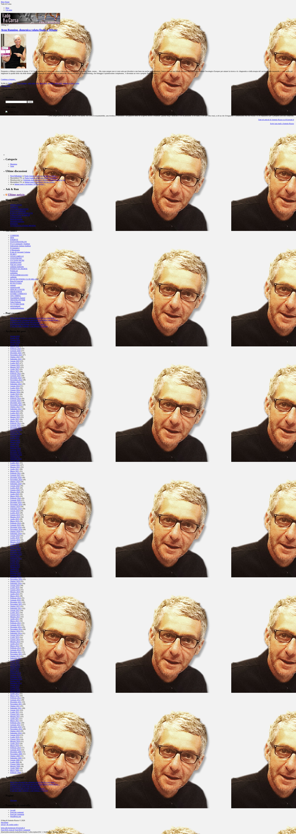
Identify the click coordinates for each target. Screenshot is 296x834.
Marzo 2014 (14, 646)
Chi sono (9, 10)
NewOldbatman (16, 176)
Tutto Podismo (15, 302)
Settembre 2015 (16, 608)
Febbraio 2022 (15, 448)
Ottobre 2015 (15, 606)
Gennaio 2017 (15, 575)
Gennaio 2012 (15, 700)
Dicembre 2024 (16, 378)
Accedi (12, 810)
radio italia (58, 83)
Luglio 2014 (14, 638)
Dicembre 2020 (16, 477)
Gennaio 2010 (15, 750)
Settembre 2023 (16, 409)
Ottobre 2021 (15, 457)
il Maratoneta (15, 250)
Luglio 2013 (14, 662)
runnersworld (15, 287)
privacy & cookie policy (9, 825)
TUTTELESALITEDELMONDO (23, 226)
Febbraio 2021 (15, 473)
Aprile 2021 (14, 469)
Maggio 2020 (15, 492)
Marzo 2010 (14, 746)
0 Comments (5, 86)
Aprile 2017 (14, 569)
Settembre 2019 (16, 509)
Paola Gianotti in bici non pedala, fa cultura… (41, 176)
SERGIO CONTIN (17, 290)
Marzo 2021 (14, 471)
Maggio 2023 (15, 417)
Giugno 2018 (15, 540)
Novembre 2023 (16, 405)
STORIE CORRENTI (18, 294)
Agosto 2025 (15, 361)
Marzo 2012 (14, 696)
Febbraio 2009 (15, 773)
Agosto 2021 (15, 461)
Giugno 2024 (15, 390)
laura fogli (43, 83)
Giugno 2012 (15, 689)
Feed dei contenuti (17, 812)
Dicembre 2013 (16, 652)
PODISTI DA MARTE (18, 269)
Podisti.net (14, 271)
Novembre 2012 (16, 679)
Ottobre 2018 (15, 532)
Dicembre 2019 (16, 502)
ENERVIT (14, 240)
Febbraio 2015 (15, 623)
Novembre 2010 (16, 729)
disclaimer (4, 822)
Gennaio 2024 (15, 401)
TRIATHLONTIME (17, 300)
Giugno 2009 (15, 764)
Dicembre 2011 (15, 702)
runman (13, 285)
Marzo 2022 (14, 446)
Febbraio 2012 (15, 698)
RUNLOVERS (16, 283)
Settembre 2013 (16, 658)
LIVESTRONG (16, 258)
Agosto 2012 (15, 685)
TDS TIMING (15, 296)
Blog (7, 8)
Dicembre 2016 (16, 577)
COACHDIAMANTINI (19, 209)
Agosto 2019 (15, 511)
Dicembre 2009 (16, 752)
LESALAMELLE (17, 256)
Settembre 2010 (16, 733)
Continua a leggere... (8, 79)
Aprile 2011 (14, 719)
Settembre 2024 (16, 384)
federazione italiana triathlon (20, 246)
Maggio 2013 (15, 667)
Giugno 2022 (15, 440)
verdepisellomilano (17, 308)
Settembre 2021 (16, 459)
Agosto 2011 (15, 710)
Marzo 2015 (14, 621)
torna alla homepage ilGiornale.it (13, 828)
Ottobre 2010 (15, 731)
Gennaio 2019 (15, 525)
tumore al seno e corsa (71, 83)
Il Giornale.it (14, 248)
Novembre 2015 (16, 604)
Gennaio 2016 (15, 600)
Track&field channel (17, 298)
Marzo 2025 (14, 371)
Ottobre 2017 (15, 556)
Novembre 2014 (16, 629)
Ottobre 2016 (15, 581)
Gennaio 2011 (15, 725)
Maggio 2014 (15, 642)
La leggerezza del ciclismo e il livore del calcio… (28, 324)
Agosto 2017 (15, 561)
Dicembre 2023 (16, 403)
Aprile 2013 (14, 669)
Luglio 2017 (14, 563)
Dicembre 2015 (16, 602)
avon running (22, 83)
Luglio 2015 (14, 613)
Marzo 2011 (14, 721)
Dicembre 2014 (16, 627)
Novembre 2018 (16, 529)
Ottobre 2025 (15, 357)
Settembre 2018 (16, 534)
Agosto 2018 (15, 536)
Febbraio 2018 (15, 548)
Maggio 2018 (15, 542)
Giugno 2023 (15, 415)
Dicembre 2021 (16, 453)
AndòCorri (14, 207)
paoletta (51, 83)
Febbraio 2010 (15, 748)
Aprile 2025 (14, 369)
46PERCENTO (16, 205)
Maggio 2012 (15, 692)
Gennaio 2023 (15, 426)
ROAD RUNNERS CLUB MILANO (24, 279)
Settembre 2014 (16, 633)
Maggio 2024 (15, 392)
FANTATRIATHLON (18, 242)
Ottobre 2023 (15, 407)
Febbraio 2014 (15, 648)
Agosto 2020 (15, 486)
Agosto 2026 (15, 336)
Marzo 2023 (14, 421)
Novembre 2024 (16, 380)
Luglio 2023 (14, 413)
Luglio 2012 (14, 687)
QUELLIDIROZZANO (19, 275)
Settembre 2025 (16, 359)
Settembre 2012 (16, 683)
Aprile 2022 (14, 444)
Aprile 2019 (14, 519)
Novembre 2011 (16, 704)
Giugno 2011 (15, 714)
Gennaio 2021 (15, 475)
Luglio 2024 (14, 388)
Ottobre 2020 (15, 482)
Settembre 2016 (16, 583)
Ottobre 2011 (15, 706)
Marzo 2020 (14, 496)
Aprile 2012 (14, 694)
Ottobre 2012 (15, 681)
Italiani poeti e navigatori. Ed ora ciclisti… (40, 182)
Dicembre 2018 (16, 527)
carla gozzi (31, 83)
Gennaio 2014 (15, 650)
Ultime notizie (16, 194)
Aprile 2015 (14, 619)
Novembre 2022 (16, 430)
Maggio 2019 (15, 517)
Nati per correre (16, 265)
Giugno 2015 (15, 615)
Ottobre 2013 (15, 656)
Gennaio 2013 (15, 675)
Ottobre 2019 (15, 507)
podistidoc (14, 273)
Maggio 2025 (15, 367)
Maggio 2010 (15, 741)
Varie (10, 83)
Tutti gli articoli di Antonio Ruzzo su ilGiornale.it (276, 120)
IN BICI (13, 254)
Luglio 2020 (14, 488)
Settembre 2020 (16, 484)
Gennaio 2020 (15, 500)
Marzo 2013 (14, 671)
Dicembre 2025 (16, 353)
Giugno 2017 (15, 565)
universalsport (15, 306)
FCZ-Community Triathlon (20, 244)
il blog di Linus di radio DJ (20, 215)
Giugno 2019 (15, 515)
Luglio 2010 (14, 737)
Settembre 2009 (16, 758)
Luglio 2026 (14, 338)
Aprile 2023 (14, 419)
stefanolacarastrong (17, 222)
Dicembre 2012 (16, 677)
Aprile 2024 (14, 394)
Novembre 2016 (16, 579)
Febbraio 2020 (15, 498)
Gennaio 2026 (15, 351)
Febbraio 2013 (15, 673)
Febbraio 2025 (15, 374)
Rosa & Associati (16, 281)
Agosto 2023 (15, 411)
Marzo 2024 (14, 396)
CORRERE (14, 235)
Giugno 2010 (15, 739)
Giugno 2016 (15, 590)
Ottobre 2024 (15, 382)
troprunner (14, 224)
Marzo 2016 (14, 596)
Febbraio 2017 (15, 573)
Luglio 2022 (14, 438)
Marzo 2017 (14, 571)
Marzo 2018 (14, 546)
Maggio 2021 (15, 467)
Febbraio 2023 (15, 423)
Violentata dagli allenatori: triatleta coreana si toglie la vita (44, 180)
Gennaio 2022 (15, 450)
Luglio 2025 (14, 363)
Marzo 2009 (14, 771)
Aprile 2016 (14, 594)
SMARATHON (16, 292)
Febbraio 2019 (15, 523)
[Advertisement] (23, 141)
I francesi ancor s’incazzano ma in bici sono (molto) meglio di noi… (35, 320)
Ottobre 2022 (15, 432)
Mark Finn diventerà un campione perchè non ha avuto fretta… (33, 318)
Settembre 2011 (16, 708)
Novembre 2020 (16, 480)
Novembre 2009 (16, 754)
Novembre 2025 (16, 355)
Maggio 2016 (15, 592)
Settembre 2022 (16, 434)
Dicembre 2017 (16, 552)
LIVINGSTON (16, 217)
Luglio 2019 (14, 513)
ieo (37, 83)
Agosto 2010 (15, 735)
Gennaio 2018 (15, 550)
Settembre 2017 (16, 559)
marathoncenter (15, 262)
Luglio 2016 (14, 588)
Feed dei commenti (17, 814)
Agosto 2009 (15, 760)
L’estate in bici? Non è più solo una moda (25, 322)
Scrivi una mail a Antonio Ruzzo (282, 124)
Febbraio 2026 (15, 349)
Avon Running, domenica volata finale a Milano (29, 29)
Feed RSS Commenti (22, 830)
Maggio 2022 (15, 442)
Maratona (13, 164)
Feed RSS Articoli (7, 830)
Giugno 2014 (15, 640)
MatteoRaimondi (16, 219)
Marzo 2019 (14, 521)
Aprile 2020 (14, 494)
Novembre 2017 (16, 554)
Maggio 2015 (15, 617)
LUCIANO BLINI (17, 260)
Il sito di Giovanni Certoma (20, 252)
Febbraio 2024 (15, 399)
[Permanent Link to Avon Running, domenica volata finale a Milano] (13, 68)
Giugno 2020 (15, 490)
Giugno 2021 (15, 465)
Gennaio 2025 (15, 376)
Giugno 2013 (15, 665)
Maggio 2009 (15, 766)
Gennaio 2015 (15, 625)
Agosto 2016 (15, 586)
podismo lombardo (17, 267)
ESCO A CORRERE (18, 211)
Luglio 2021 (14, 463)
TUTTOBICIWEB (17, 304)
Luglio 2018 (14, 538)
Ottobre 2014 (15, 631)
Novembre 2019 (16, 505)
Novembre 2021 (16, 455)
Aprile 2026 (14, 344)
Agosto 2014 (15, 635)
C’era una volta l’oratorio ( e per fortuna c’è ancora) (29, 326)
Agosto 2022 (15, 436)
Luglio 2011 (14, 712)
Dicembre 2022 (16, 428)
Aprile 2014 (14, 644)
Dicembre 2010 (16, 727)
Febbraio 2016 (15, 598)
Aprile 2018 (14, 544)
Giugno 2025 (15, 365)
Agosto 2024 (15, 386)
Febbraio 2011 (15, 723)
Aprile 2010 (14, 744)
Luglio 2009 (14, 762)
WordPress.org (15, 816)
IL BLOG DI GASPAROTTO (21, 213)
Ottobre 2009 (15, 756)
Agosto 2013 (15, 660)
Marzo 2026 (14, 347)
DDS (12, 238)
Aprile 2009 (14, 768)
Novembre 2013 (16, 654)
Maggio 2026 (15, 342)
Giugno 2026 (15, 340)
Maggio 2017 (15, 567)
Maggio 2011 (15, 716)
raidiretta (13, 277)
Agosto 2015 (15, 610)
